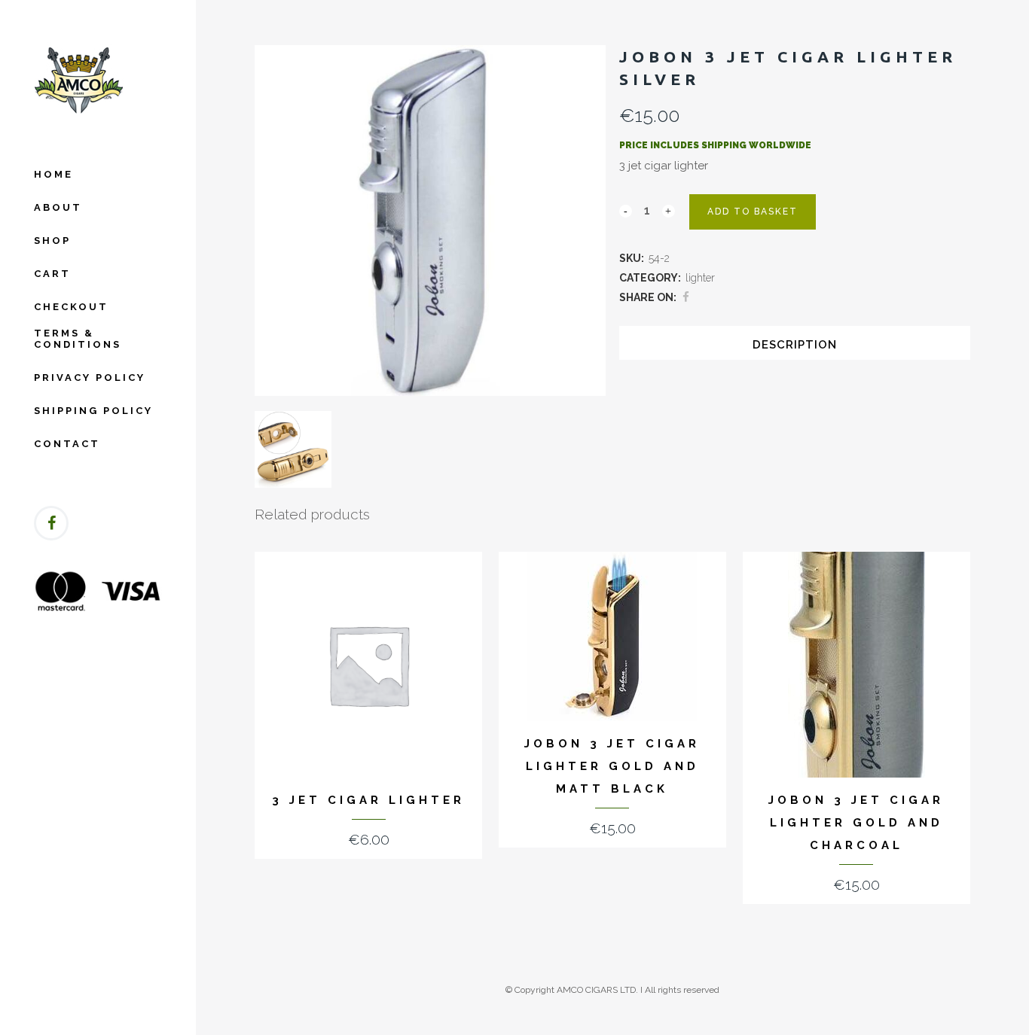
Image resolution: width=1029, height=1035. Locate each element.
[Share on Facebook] (685, 297)
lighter (700, 278)
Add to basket (752, 211)
